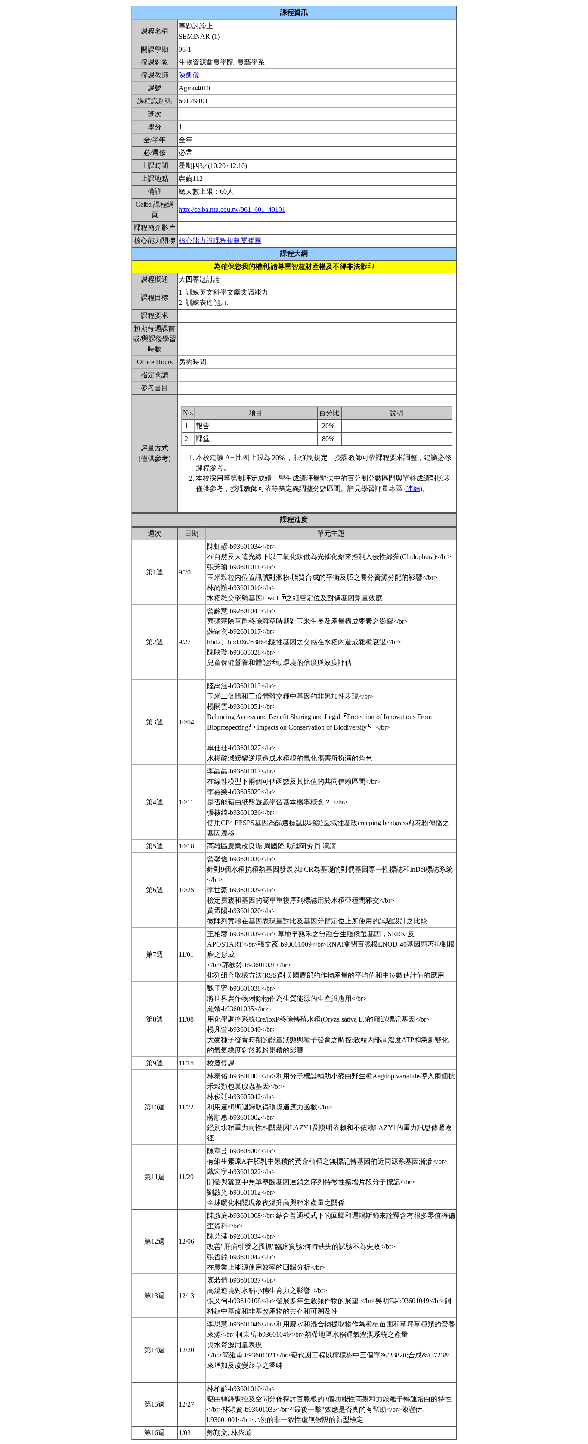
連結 (413, 488)
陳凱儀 (189, 75)
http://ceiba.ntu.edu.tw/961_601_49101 (232, 209)
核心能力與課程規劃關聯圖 (220, 240)
